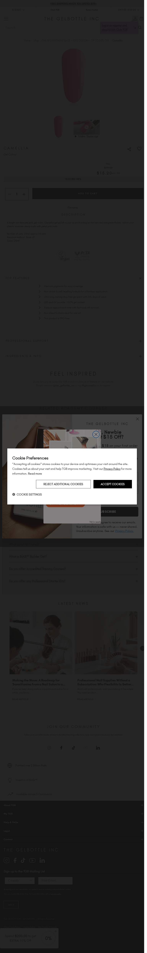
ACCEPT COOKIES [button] (113, 484)
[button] (27, 494)
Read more (35, 473)
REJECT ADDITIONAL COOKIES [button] (63, 484)
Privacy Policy (112, 469)
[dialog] (72, 476)
